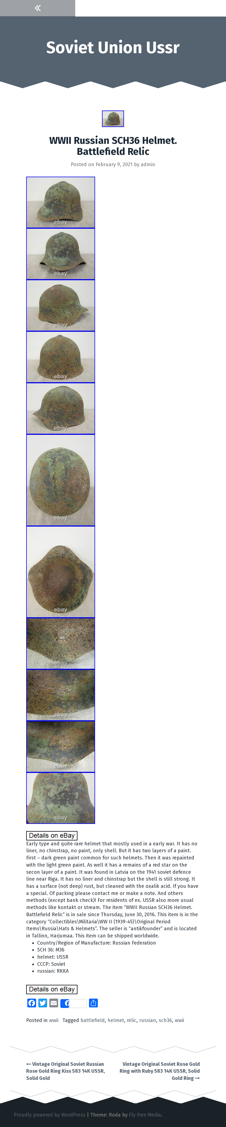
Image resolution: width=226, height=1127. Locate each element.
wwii (53, 1020)
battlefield (92, 1020)
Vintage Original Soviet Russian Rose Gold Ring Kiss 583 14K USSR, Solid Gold (65, 1071)
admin (148, 164)
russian (147, 1020)
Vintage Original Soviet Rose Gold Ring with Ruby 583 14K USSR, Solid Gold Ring (160, 1071)
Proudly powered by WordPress (49, 1115)
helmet (115, 1020)
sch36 (165, 1020)
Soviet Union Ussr (113, 48)
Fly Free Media (145, 1115)
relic (131, 1020)
